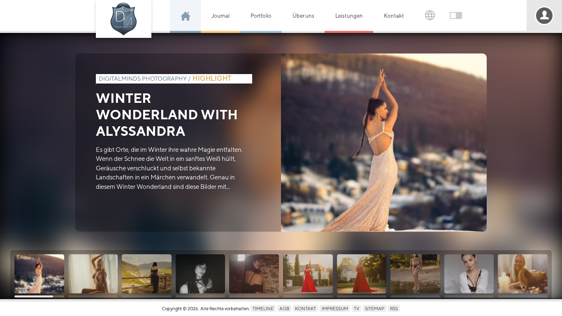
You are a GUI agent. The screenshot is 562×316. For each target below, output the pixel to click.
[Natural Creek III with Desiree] (415, 273)
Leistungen (349, 16)
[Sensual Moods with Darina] (523, 273)
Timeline (263, 308)
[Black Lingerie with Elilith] (469, 273)
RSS (394, 308)
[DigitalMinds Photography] (123, 19)
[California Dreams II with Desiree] (308, 273)
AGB (284, 308)
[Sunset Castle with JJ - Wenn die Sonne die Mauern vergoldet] (147, 273)
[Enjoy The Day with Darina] (93, 273)
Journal (220, 16)
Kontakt (394, 16)
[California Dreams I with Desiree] (362, 273)
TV (356, 308)
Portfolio (261, 16)
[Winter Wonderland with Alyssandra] (39, 273)
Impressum (335, 308)
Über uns (303, 16)
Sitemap (374, 308)
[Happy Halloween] (254, 273)
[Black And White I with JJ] (200, 273)
